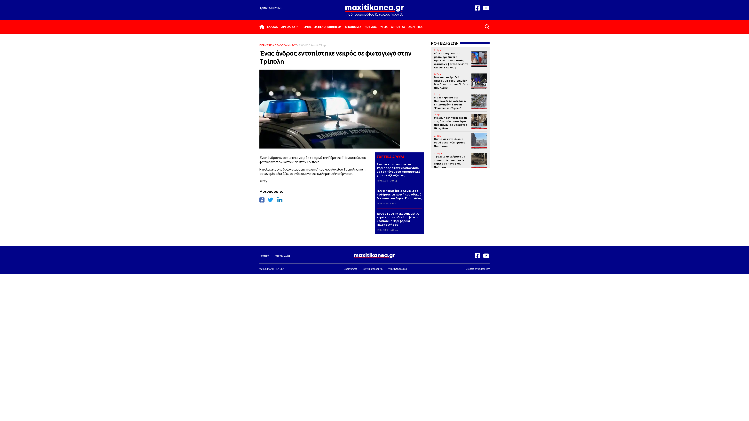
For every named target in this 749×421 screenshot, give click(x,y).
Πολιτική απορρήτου (372, 269)
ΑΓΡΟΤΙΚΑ (398, 27)
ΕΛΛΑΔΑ (272, 27)
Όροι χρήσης (350, 269)
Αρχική (264, 27)
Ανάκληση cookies (397, 269)
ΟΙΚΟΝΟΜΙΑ (353, 27)
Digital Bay (484, 269)
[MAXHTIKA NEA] (374, 9)
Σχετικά (264, 256)
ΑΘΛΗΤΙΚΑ (415, 27)
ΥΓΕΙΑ (384, 27)
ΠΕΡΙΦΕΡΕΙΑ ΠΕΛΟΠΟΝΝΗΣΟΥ (322, 27)
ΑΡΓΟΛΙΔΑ (288, 27)
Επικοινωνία (282, 256)
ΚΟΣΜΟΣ (371, 27)
